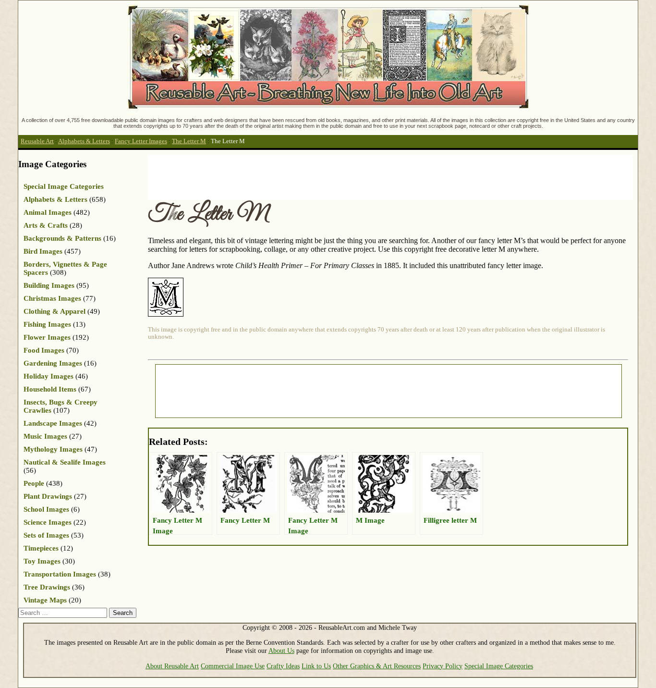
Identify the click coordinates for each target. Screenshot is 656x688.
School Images (46, 509)
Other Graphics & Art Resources (377, 666)
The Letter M (189, 141)
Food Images (44, 350)
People (34, 483)
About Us (281, 650)
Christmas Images (52, 298)
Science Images (48, 522)
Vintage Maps (45, 600)
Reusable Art (37, 141)
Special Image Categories (64, 186)
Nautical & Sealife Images (65, 462)
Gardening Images (53, 363)
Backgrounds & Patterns (62, 238)
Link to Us (316, 666)
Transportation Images (60, 574)
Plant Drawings (48, 496)
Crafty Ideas (283, 666)
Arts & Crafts (46, 225)
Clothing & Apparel (54, 311)
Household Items (50, 389)
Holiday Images (48, 376)
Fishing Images (47, 324)
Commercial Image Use (233, 666)
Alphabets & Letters (84, 141)
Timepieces (41, 548)
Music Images (45, 436)
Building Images (49, 285)
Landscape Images (53, 423)
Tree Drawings (47, 587)
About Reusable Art (172, 666)
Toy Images (42, 561)
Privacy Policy (442, 666)
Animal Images (48, 212)
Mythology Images (53, 449)
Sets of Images (46, 535)
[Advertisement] (323, 176)
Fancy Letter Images (141, 141)
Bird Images (43, 251)
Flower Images (47, 337)
